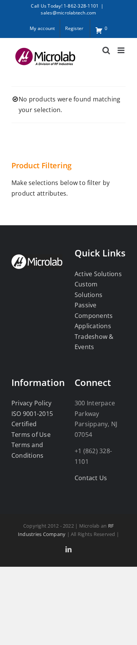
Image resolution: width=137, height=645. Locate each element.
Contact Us (91, 478)
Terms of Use (31, 434)
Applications (93, 326)
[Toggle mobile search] (106, 50)
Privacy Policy (31, 403)
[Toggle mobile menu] (122, 50)
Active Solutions (98, 274)
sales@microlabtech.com (68, 12)
